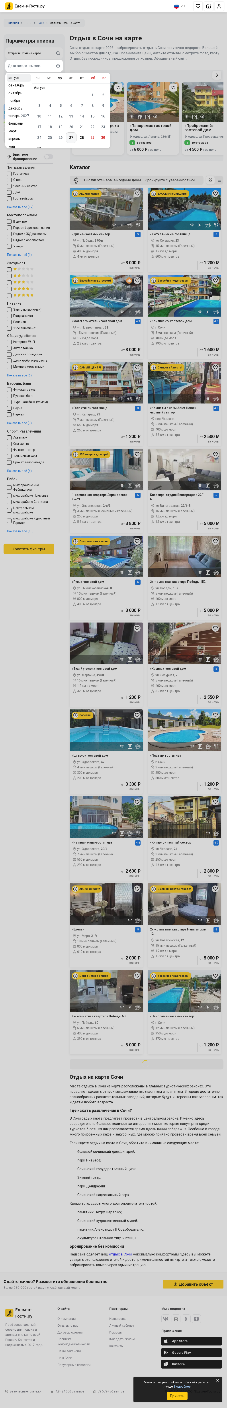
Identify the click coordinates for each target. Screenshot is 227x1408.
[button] (198, 6)
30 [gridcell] (103, 137)
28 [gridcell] (82, 137)
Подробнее (182, 1386)
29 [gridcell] (92, 137)
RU (183, 6)
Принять (177, 1396)
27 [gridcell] (71, 137)
